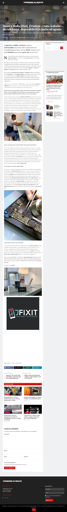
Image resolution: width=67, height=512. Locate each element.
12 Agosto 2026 (8, 402)
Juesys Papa (18, 363)
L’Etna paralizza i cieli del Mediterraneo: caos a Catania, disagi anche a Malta (12, 399)
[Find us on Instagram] (7, 498)
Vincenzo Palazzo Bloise (52, 91)
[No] (65, 508)
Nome (6, 450)
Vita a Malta (23, 37)
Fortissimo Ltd (6, 486)
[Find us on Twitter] (5, 498)
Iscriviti (50, 500)
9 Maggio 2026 (57, 109)
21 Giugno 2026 (50, 92)
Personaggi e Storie (52, 82)
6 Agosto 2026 (7, 421)
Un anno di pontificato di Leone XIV (57, 106)
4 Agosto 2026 (27, 420)
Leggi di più (51, 101)
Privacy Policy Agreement (10, 462)
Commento (7, 434)
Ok (33, 509)
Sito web (26, 456)
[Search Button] (63, 2)
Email (5, 456)
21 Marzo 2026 (57, 118)
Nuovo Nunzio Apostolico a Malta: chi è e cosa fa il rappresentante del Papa (58, 114)
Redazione (6, 37)
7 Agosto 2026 (27, 400)
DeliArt (8, 363)
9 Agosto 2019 (13, 37)
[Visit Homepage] (33, 2)
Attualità (19, 37)
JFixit (13, 363)
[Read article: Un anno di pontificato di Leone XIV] (49, 107)
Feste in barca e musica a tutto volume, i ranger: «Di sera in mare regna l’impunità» (32, 417)
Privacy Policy (23, 464)
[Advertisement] (55, 60)
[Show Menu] (3, 2)
